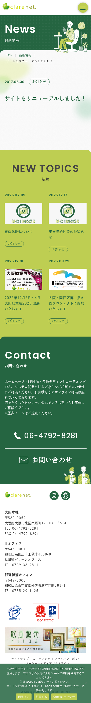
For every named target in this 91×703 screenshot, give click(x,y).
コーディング (42, 658)
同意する (23, 696)
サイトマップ (20, 658)
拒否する (41, 696)
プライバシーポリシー (69, 658)
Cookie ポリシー (64, 696)
